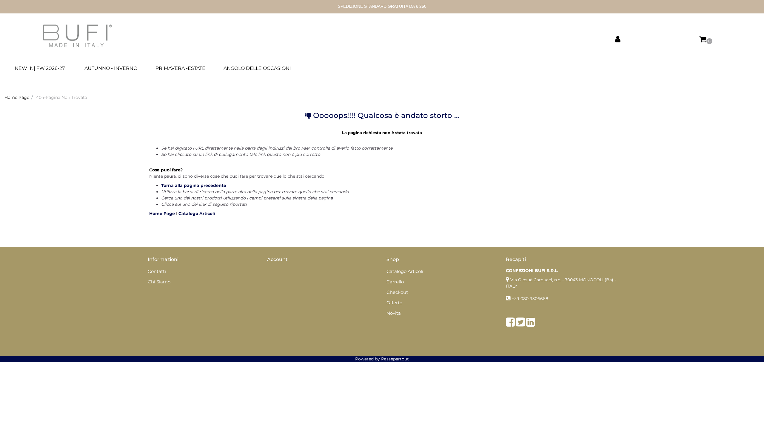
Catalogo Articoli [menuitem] (404, 271)
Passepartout (395, 359)
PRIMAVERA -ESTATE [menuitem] (180, 68)
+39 (516, 298)
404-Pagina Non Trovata (61, 97)
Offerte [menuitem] (394, 302)
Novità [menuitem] (393, 313)
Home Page (16, 97)
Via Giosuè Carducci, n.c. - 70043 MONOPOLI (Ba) (561, 279)
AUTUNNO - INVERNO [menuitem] (110, 68)
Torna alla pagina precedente (193, 185)
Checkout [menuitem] (397, 292)
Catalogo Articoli (196, 213)
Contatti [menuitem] (157, 271)
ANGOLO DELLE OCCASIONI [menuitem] (257, 68)
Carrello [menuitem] (395, 282)
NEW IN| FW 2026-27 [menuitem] (40, 68)
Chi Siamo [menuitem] (159, 282)
